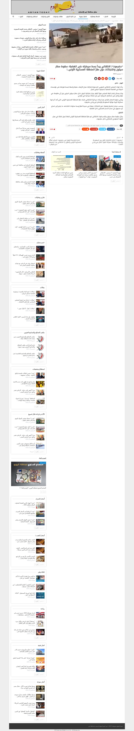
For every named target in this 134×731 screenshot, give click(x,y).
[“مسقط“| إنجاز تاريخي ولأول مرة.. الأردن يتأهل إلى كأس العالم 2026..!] (40, 624)
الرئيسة (113, 16)
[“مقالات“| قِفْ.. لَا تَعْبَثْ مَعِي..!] (40, 311)
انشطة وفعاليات (95, 16)
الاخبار (106, 16)
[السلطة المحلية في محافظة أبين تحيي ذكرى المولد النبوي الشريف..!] (40, 167)
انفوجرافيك (42, 463)
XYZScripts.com (76, 730)
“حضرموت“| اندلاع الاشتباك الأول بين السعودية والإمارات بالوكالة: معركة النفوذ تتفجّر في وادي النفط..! (107, 142)
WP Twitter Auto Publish (59, 730)
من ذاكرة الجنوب (71, 16)
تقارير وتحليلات (45, 16)
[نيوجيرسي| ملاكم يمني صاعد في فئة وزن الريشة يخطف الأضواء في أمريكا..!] (40, 632)
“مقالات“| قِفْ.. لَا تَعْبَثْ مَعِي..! (26, 308)
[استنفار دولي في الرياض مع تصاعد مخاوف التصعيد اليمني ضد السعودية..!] (40, 266)
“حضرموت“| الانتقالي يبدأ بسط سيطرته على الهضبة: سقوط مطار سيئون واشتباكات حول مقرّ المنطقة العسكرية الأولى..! (92, 125)
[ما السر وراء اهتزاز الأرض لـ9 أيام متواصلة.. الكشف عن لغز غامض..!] (40, 579)
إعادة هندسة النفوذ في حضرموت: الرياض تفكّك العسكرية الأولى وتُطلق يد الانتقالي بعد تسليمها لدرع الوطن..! (65, 142)
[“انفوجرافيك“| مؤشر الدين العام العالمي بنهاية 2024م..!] (28, 474)
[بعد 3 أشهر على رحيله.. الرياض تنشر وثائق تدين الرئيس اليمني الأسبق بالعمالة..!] (40, 392)
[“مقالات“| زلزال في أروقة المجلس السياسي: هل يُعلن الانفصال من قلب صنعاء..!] (40, 302)
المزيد (21, 16)
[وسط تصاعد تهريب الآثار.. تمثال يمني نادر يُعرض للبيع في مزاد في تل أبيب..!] (40, 688)
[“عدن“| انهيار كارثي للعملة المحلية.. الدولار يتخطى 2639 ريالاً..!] (40, 505)
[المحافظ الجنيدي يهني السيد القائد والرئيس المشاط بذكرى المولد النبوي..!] (40, 159)
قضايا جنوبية (83, 16)
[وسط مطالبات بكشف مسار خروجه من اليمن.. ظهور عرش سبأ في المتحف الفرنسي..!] (40, 697)
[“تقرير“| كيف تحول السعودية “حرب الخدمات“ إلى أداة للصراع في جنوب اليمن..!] (40, 212)
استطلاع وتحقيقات (31, 16)
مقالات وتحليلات (58, 16)
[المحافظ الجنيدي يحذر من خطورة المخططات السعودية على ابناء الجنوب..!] (40, 176)
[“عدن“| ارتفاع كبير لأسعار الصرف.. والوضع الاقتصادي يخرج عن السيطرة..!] (40, 514)
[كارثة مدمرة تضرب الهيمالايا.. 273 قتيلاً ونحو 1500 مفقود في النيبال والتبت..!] (40, 257)
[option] (28, 476)
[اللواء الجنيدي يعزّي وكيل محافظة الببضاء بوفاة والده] (40, 184)
